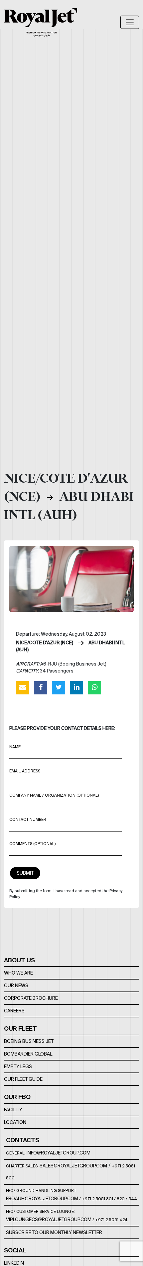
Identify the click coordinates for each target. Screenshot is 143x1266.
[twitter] (58, 687)
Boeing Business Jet (29, 1041)
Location (15, 1122)
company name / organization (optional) (54, 795)
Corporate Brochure (31, 998)
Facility (13, 1109)
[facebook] (40, 687)
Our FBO (17, 1096)
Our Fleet (20, 1028)
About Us (19, 960)
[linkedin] (76, 687)
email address (24, 771)
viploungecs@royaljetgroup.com (48, 1219)
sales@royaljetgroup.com (73, 1165)
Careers (14, 1010)
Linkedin (14, 1263)
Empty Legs (18, 1066)
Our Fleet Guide (23, 1079)
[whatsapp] (94, 687)
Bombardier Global (28, 1054)
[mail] (22, 687)
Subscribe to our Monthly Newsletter (54, 1232)
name (15, 747)
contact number (27, 819)
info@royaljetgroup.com (58, 1152)
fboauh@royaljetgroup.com (42, 1198)
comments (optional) (32, 843)
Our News (16, 985)
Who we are (18, 973)
